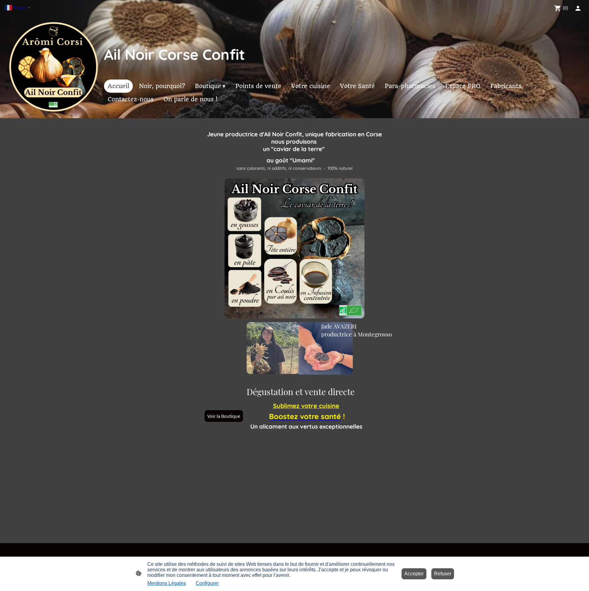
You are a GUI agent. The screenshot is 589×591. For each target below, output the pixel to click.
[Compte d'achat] (578, 8)
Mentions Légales (166, 583)
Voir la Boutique (223, 416)
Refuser (442, 573)
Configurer (207, 583)
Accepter (414, 573)
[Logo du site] (53, 68)
